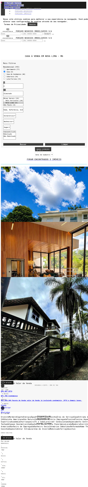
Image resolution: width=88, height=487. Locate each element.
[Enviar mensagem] (53, 34)
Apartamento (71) (13, 69)
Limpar (65, 144)
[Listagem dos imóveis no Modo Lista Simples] (41, 151)
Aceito (32, 24)
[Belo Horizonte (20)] (13, 100)
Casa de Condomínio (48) (16, 74)
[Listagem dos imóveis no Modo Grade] (36, 151)
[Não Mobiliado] (9, 136)
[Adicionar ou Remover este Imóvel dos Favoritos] (2, 386)
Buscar (23, 144)
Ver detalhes (7, 438)
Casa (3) (10, 72)
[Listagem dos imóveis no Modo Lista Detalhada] (38, 151)
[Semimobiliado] (9, 132)
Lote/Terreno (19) (14, 79)
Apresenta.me (44, 416)
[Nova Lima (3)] (13, 103)
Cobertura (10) (12, 76)
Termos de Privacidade (15, 24)
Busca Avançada (43, 149)
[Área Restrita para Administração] (44, 422)
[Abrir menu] (3, 18)
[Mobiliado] (9, 134)
